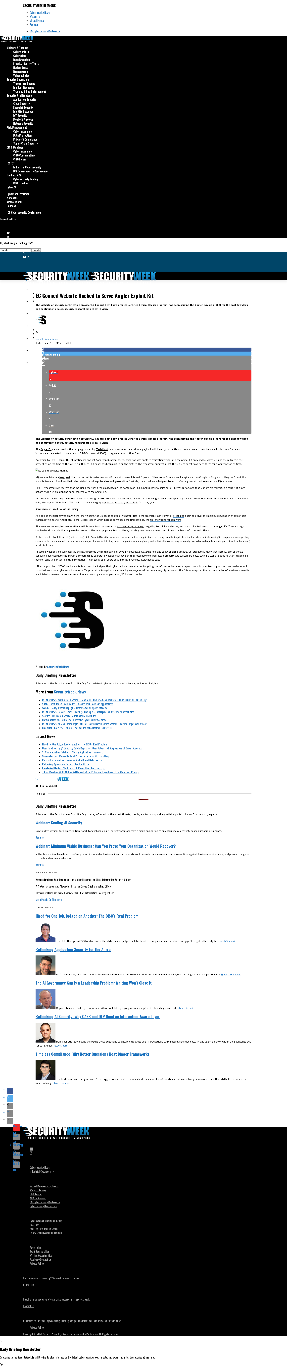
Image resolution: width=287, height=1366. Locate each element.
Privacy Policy (37, 1263)
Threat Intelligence (24, 84)
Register (40, 838)
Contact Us (28, 1306)
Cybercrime (19, 56)
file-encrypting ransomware (165, 520)
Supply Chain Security (25, 143)
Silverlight (178, 516)
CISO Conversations (24, 155)
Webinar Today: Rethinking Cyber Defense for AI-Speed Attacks (74, 708)
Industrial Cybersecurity (27, 167)
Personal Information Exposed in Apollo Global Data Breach (72, 760)
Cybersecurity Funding (26, 179)
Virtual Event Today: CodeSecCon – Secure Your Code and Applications (77, 704)
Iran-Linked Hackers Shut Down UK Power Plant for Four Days (73, 768)
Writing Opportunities (41, 1256)
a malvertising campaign (130, 526)
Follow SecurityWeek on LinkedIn (46, 1233)
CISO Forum (19, 159)
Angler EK (46, 449)
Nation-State (20, 68)
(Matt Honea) (61, 1083)
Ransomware (20, 72)
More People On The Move (49, 900)
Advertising (36, 1248)
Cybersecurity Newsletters (43, 1206)
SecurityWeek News (47, 339)
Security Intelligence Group (43, 1229)
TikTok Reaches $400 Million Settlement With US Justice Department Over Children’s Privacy (90, 772)
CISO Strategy (15, 147)
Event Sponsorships (39, 1252)
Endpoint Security (23, 107)
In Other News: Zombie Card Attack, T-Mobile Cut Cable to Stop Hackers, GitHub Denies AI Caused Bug (94, 700)
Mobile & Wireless (23, 119)
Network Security (23, 123)
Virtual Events (37, 21)
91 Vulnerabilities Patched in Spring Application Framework (72, 752)
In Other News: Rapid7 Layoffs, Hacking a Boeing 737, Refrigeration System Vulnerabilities (88, 712)
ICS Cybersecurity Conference (45, 31)
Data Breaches (21, 60)
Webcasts (35, 17)
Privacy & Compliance (25, 139)
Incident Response (23, 88)
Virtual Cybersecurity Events (44, 1186)
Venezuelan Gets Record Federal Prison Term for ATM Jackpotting (75, 756)
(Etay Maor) (60, 1046)
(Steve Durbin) (185, 1008)
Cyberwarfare (21, 52)
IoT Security (20, 115)
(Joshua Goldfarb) (230, 974)
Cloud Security (21, 103)
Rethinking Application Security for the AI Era (65, 764)
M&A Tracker (20, 183)
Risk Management (17, 127)
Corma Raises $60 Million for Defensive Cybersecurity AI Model (74, 720)
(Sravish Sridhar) (226, 941)
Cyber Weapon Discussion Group (46, 1221)
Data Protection (22, 135)
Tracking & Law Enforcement (29, 92)
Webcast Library (38, 1190)
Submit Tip (28, 1285)
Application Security (24, 100)
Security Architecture (19, 96)
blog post (64, 477)
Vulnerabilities (21, 76)
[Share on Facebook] (146, 350)
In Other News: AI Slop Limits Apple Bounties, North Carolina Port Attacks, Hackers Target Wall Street (94, 724)
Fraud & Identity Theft (26, 64)
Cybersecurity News (40, 13)
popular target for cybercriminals (120, 502)
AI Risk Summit (38, 1198)
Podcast (34, 25)
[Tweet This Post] (146, 354)
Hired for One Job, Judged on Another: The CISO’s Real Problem (74, 744)
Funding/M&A (14, 175)
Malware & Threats (17, 48)
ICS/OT (11, 163)
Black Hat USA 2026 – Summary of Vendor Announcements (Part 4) (76, 728)
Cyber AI (11, 187)
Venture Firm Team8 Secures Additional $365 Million (69, 716)
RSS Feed (34, 1225)
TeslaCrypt (102, 449)
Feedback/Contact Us (40, 1259)
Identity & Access (23, 111)
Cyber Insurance (22, 131)
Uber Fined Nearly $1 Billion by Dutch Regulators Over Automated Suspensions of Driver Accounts (92, 748)
